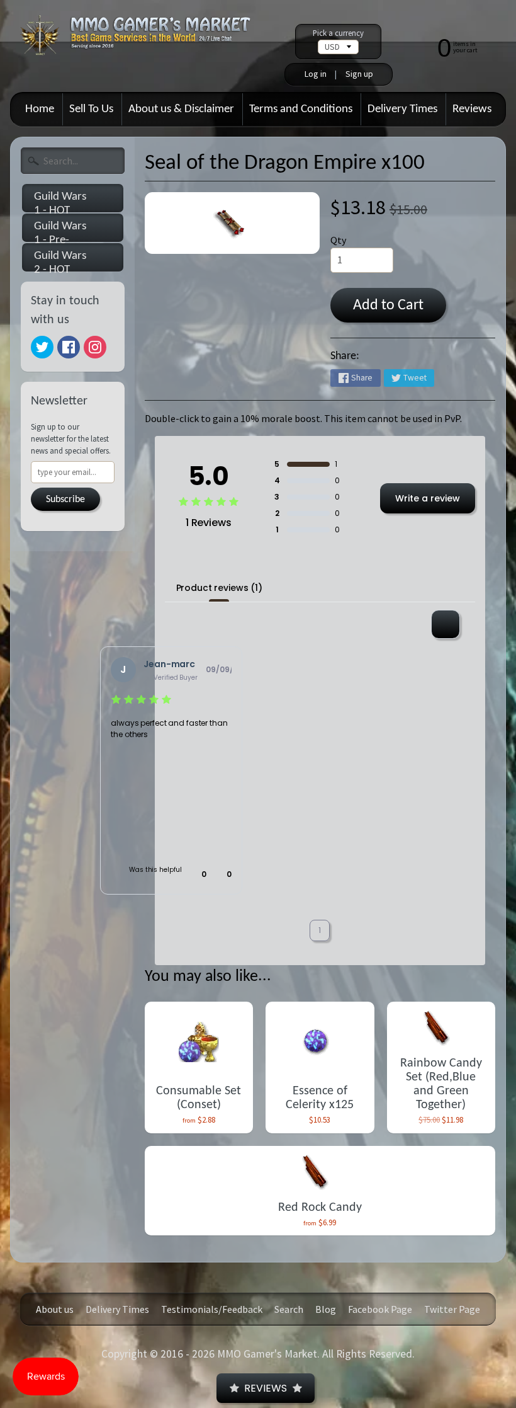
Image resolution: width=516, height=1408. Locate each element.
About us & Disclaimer (181, 109)
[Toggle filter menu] (445, 624)
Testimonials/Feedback (211, 1309)
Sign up (359, 73)
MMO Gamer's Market (267, 1354)
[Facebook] (68, 347)
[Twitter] (42, 347)
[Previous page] (289, 930)
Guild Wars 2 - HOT (60, 261)
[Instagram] (95, 347)
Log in (316, 73)
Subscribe (65, 500)
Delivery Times (402, 109)
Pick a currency (338, 33)
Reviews (471, 109)
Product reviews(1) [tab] (219, 587)
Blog (325, 1309)
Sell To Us (91, 109)
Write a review (427, 498)
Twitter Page (452, 1309)
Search (288, 1309)
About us (55, 1309)
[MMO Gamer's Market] (144, 41)
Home (39, 109)
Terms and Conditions (300, 109)
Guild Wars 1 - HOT (60, 201)
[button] (197, 874)
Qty (338, 240)
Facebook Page (380, 1309)
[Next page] (350, 930)
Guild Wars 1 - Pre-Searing (60, 231)
